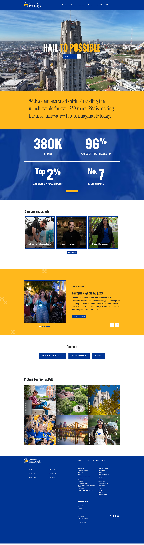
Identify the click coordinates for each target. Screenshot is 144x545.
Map (88, 460)
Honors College (101, 485)
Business (100, 472)
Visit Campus (79, 355)
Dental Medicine (101, 476)
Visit (84, 460)
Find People (80, 481)
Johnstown (80, 506)
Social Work (101, 498)
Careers (102, 460)
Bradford (80, 503)
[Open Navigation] (119, 5)
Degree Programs (52, 355)
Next (117, 325)
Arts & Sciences (101, 470)
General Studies (101, 481)
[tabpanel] (72, 301)
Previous (112, 325)
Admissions (81, 5)
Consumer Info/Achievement (84, 476)
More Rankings (72, 191)
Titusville (80, 508)
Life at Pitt (100, 5)
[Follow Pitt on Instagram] (110, 516)
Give (97, 460)
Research (91, 5)
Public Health (101, 496)
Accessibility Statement (83, 470)
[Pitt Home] (32, 460)
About (64, 5)
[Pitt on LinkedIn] (113, 516)
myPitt (93, 460)
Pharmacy (100, 492)
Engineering (100, 479)
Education (100, 478)
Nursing (100, 490)
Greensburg (80, 505)
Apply (98, 355)
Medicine (100, 488)
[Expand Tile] (54, 387)
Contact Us (80, 478)
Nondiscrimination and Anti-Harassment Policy (86, 486)
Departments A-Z (81, 479)
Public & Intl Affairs (102, 494)
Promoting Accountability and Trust (85, 490)
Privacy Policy (81, 488)
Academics (72, 5)
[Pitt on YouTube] (118, 516)
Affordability (80, 472)
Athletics (108, 5)
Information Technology (83, 483)
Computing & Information (103, 474)
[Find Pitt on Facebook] (115, 516)
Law (99, 487)
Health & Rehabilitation (103, 483)
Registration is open (79, 316)
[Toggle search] (115, 5)
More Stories (72, 252)
